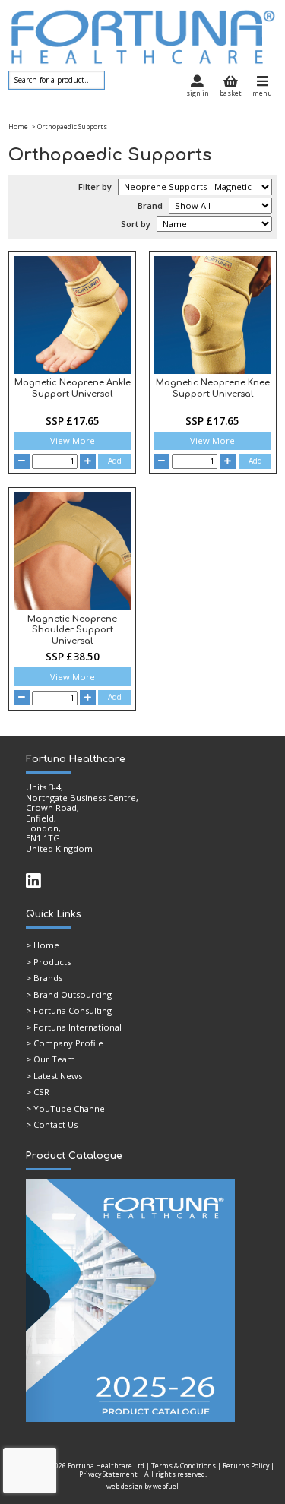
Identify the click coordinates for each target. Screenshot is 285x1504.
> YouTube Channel (66, 1108)
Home (18, 126)
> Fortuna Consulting (69, 1010)
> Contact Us (52, 1124)
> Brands (44, 977)
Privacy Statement (108, 1474)
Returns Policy (246, 1466)
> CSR (37, 1091)
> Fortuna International (74, 1027)
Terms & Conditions (183, 1466)
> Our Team (50, 1059)
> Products (48, 961)
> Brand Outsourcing (69, 994)
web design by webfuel (142, 1486)
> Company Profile (64, 1043)
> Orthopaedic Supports (68, 126)
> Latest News (54, 1075)
